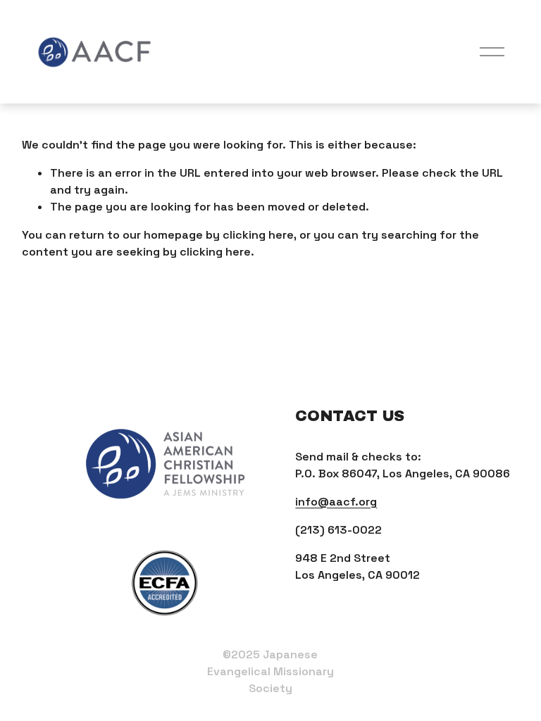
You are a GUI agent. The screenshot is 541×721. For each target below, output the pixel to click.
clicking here (258, 234)
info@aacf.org (336, 501)
